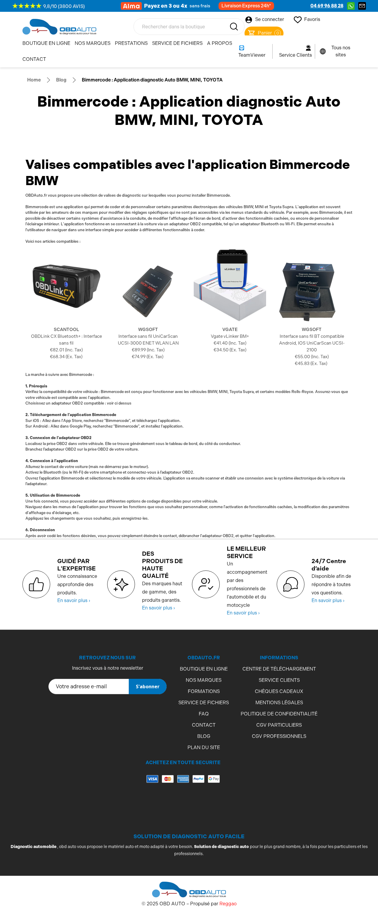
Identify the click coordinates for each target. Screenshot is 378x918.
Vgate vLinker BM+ (230, 336)
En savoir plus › (73, 600)
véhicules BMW (239, 207)
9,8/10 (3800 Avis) (64, 6)
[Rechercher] (234, 26)
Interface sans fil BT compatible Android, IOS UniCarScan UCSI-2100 (312, 343)
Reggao (228, 903)
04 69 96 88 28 (326, 6)
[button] (183, 802)
